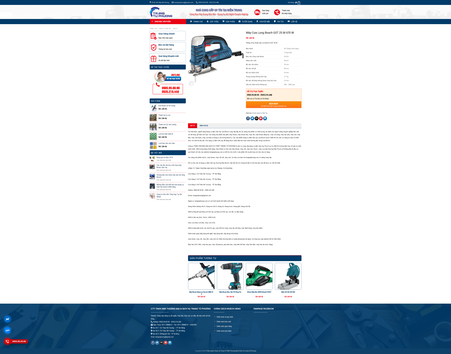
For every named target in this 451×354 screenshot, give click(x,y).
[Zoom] (191, 83)
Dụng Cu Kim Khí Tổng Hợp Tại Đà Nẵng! (169, 195)
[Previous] (188, 281)
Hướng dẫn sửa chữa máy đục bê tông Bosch (171, 176)
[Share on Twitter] (252, 118)
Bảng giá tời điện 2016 (165, 157)
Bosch (175, 28)
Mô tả (192, 125)
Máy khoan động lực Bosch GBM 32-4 (201, 293)
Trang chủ (153, 28)
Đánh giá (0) (204, 125)
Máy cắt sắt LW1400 (288, 292)
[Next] (301, 281)
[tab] (192, 125)
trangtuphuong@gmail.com (164, 337)
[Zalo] (7, 330)
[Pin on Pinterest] (261, 118)
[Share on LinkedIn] (265, 118)
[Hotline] (7, 341)
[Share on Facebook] (248, 118)
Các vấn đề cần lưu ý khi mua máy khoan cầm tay (169, 166)
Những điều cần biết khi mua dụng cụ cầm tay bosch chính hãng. (170, 186)
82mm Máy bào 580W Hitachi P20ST (259, 292)
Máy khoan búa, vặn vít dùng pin (230, 292)
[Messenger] (7, 319)
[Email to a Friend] (257, 118)
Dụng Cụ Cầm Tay (165, 28)
